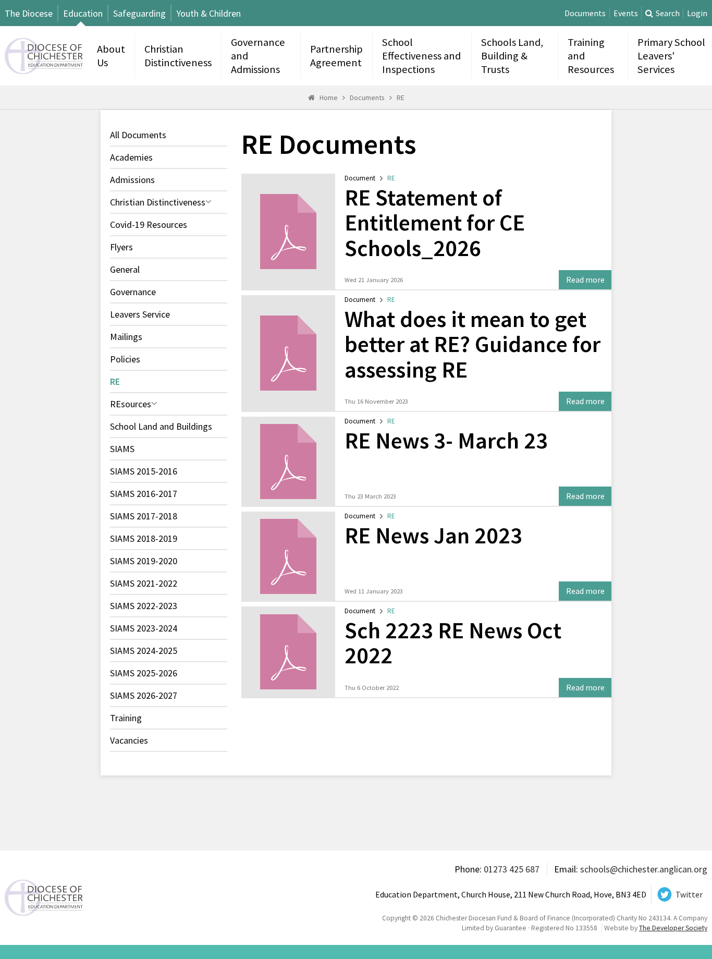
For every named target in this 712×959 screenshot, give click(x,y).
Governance (133, 292)
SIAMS (122, 449)
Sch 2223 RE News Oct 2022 (453, 643)
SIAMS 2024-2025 (143, 651)
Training (126, 718)
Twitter (689, 895)
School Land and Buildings (161, 426)
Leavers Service (140, 314)
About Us (111, 55)
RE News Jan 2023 (433, 535)
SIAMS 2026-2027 (143, 695)
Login (697, 13)
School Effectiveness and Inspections (421, 55)
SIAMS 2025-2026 (143, 673)
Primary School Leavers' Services (671, 55)
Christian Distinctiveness (178, 55)
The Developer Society (673, 928)
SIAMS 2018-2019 (143, 538)
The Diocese (29, 13)
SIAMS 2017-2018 (143, 516)
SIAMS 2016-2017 (143, 494)
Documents (585, 13)
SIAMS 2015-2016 (143, 471)
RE (400, 97)
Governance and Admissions (258, 55)
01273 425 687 (511, 869)
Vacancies (129, 740)
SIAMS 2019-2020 (143, 561)
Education (83, 13)
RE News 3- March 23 (446, 440)
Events (625, 13)
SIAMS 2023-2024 (143, 628)
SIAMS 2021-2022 (143, 583)
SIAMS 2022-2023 (143, 606)
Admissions (132, 180)
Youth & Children (208, 13)
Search (668, 13)
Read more (585, 280)
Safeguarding (139, 13)
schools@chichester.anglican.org (643, 869)
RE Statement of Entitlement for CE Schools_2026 (435, 222)
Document (360, 178)
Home (329, 97)
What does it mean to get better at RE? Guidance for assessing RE (472, 344)
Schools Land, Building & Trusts (512, 55)
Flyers (121, 247)
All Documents (138, 135)
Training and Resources (591, 55)
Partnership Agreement (336, 55)
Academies (131, 157)
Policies (125, 359)
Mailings (126, 337)
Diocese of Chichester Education (44, 56)
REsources (130, 404)
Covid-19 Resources (148, 224)
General (125, 269)
